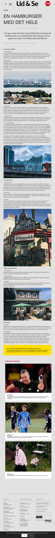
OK (24, 535)
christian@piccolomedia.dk (25, 520)
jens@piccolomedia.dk (8, 504)
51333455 (24, 521)
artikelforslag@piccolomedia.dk (9, 515)
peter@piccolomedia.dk (8, 508)
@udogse (45, 509)
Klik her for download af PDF (25, 503)
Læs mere (31, 535)
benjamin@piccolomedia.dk (9, 512)
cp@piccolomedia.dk (24, 525)
